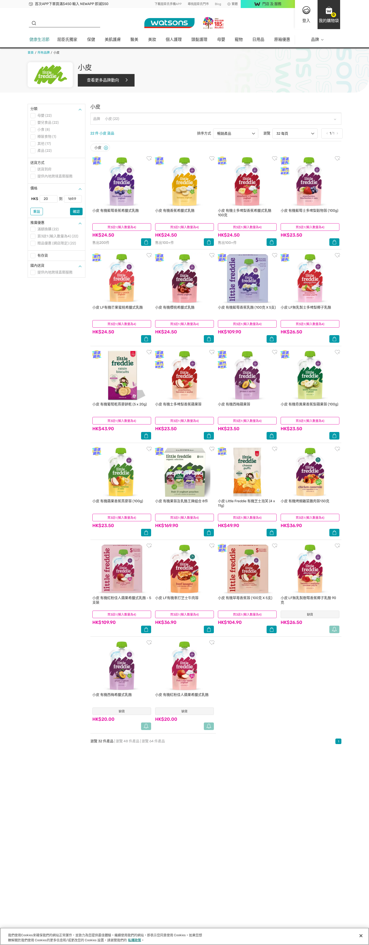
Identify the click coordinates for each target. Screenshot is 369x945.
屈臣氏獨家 (67, 39)
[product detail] (122, 181)
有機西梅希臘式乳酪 (112, 695)
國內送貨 (37, 265)
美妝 (152, 39)
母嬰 (221, 39)
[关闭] (360, 935)
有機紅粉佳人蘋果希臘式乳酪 (182, 695)
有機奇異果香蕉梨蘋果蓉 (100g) (309, 404)
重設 (36, 211)
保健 (91, 39)
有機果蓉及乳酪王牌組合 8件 (181, 501)
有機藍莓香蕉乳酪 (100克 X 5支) (247, 307)
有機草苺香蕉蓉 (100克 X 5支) (245, 598)
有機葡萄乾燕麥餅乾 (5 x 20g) (119, 404)
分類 (33, 109)
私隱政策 (134, 940)
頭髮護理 (199, 39)
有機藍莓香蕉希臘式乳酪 (115, 210)
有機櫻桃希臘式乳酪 (175, 307)
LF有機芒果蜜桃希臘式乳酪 (117, 307)
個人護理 (174, 39)
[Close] (106, 148)
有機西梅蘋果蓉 (234, 404)
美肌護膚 (113, 39)
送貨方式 (37, 163)
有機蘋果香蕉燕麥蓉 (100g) (117, 501)
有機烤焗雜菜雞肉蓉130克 (305, 501)
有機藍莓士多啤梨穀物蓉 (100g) (309, 210)
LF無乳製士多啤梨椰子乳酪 (306, 307)
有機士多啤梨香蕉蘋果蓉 (178, 404)
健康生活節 (39, 39)
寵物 (239, 39)
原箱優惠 (282, 39)
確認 (76, 211)
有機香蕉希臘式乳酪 (175, 210)
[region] (184, 936)
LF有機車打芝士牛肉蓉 (177, 598)
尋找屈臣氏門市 (198, 4)
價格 (33, 188)
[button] (329, 14)
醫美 (134, 39)
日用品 (258, 39)
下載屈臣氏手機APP (168, 4)
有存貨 (42, 255)
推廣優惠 (37, 223)
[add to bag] (146, 242)
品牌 (315, 39)
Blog (218, 4)
